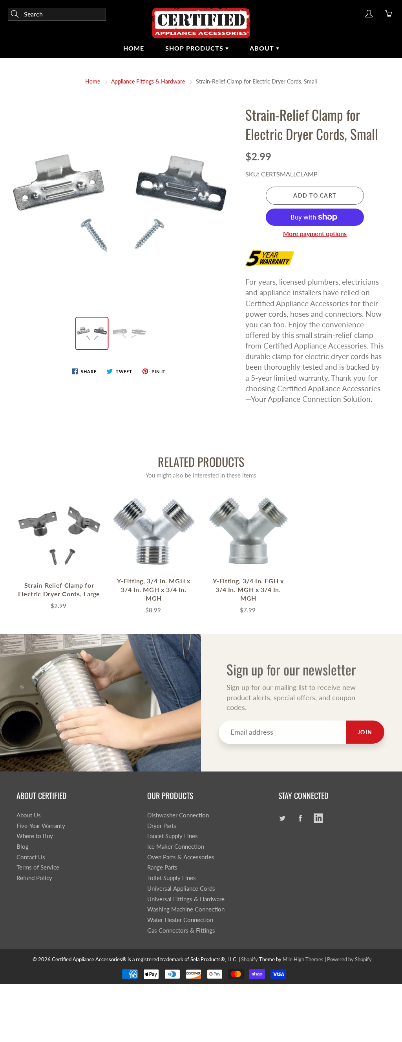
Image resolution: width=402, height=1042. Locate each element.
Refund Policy (34, 878)
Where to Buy (34, 836)
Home (133, 48)
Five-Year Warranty (40, 825)
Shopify (249, 959)
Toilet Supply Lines (171, 878)
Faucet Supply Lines (172, 836)
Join (365, 732)
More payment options (315, 233)
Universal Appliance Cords (181, 888)
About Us (28, 815)
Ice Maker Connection (175, 846)
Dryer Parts (161, 825)
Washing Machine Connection (186, 909)
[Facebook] (300, 818)
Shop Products (195, 48)
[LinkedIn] (318, 818)
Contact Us (30, 857)
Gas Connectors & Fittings (181, 930)
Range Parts (162, 867)
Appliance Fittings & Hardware (148, 81)
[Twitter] (282, 818)
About (263, 48)
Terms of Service (37, 867)
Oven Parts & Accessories (180, 857)
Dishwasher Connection (178, 815)
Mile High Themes (303, 959)
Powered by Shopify (349, 959)
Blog (22, 846)
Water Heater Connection (180, 920)
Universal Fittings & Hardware (186, 899)
